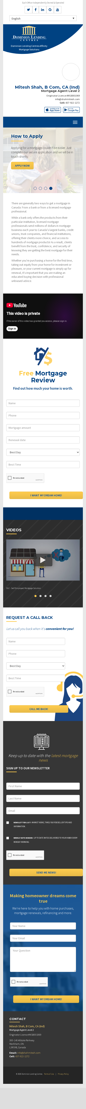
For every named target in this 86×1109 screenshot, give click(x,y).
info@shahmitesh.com (67, 99)
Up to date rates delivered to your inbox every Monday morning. (45, 840)
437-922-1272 (73, 102)
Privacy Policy (63, 1074)
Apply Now (22, 165)
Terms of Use (49, 1074)
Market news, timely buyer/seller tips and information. (43, 824)
